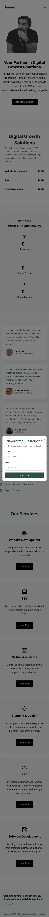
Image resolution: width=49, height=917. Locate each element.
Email (7, 462)
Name (7, 451)
